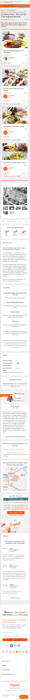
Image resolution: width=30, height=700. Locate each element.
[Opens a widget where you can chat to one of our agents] (23, 697)
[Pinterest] (20, 651)
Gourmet (12, 449)
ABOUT (3, 221)
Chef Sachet (17, 398)
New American (20, 449)
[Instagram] (3, 651)
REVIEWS (26, 221)
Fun (8, 449)
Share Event (22, 185)
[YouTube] (16, 651)
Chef (20, 221)
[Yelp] (13, 651)
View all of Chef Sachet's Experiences (15, 437)
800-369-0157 (23, 690)
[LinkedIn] (26, 651)
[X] (23, 651)
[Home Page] (6, 2)
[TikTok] (10, 651)
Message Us (13, 1)
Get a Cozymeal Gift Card (16, 452)
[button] (1, 2)
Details (14, 221)
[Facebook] (6, 651)
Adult (4, 449)
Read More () (15, 598)
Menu (8, 221)
